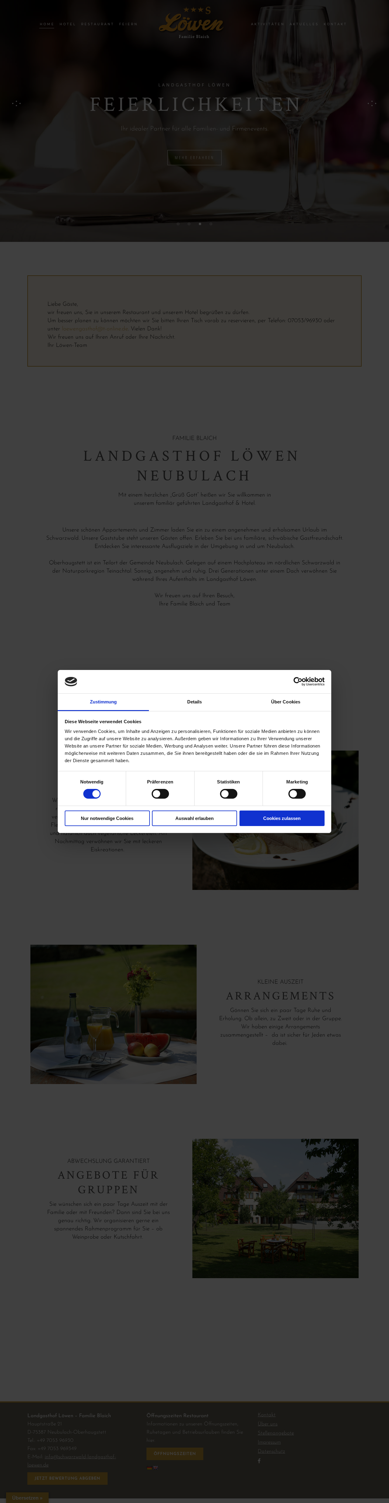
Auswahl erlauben (194, 818)
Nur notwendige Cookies (107, 818)
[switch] (160, 794)
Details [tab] (194, 701)
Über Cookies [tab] (285, 701)
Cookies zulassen (282, 818)
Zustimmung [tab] (103, 701)
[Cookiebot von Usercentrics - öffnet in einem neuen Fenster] (298, 681)
